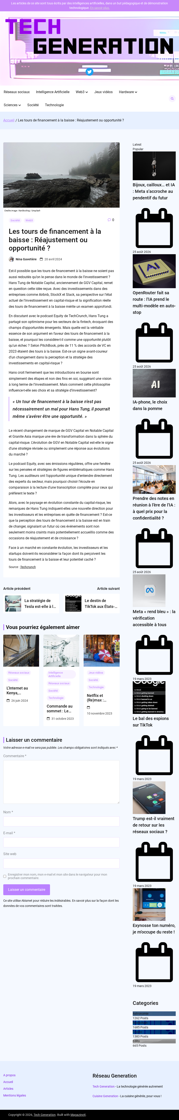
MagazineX (78, 1115)
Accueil (8, 1082)
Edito (136, 1041)
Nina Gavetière (26, 259)
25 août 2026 (142, 252)
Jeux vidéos (103, 92)
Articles (8, 1088)
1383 (136, 1036)
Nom (8, 812)
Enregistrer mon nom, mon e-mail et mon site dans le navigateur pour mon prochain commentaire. (57, 876)
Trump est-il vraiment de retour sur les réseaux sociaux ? (153, 825)
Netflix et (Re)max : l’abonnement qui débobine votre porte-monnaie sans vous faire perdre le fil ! (99, 698)
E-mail (9, 833)
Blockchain (140, 1022)
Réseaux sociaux (17, 92)
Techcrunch (28, 567)
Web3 (80, 92)
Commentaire (14, 756)
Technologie (54, 105)
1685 (136, 1027)
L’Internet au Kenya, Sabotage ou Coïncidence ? (19, 690)
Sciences (10, 105)
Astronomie (140, 1013)
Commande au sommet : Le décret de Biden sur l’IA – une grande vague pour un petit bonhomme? (60, 708)
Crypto (137, 1032)
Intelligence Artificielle (52, 92)
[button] (86, 92)
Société (33, 105)
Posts (144, 1018)
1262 (136, 1018)
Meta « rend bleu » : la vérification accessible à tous (154, 618)
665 (135, 1045)
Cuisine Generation (105, 1096)
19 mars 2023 (142, 679)
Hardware (126, 92)
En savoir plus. (100, 8)
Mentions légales (14, 1095)
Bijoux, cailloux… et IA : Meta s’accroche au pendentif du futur (154, 191)
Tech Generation (104, 1086)
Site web (9, 854)
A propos (9, 1075)
